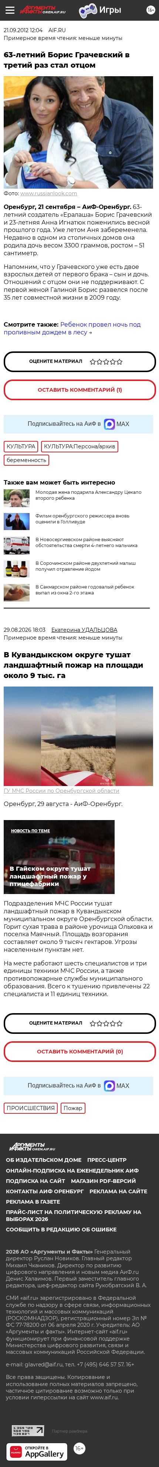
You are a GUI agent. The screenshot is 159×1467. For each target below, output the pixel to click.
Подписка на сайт (35, 1181)
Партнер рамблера (69, 1431)
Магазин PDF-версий (103, 1181)
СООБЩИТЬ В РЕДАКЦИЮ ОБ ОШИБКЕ (61, 1229)
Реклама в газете (33, 1201)
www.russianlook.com (48, 193)
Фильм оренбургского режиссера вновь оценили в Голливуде (82, 519)
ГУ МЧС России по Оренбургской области (61, 791)
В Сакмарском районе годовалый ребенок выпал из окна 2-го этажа (84, 590)
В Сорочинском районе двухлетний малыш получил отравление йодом (85, 566)
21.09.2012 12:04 (23, 30)
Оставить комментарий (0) (80, 1051)
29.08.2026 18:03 (24, 630)
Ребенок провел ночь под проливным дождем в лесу (72, 328)
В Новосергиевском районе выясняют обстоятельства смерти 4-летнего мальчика (86, 542)
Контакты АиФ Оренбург (45, 1191)
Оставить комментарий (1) (80, 390)
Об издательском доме (43, 1160)
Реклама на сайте (118, 1191)
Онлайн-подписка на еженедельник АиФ (72, 1170)
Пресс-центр (106, 1160)
